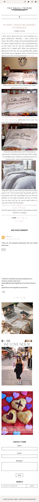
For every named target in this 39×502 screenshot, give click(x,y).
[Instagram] (32, 2)
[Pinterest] (36, 2)
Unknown (9, 236)
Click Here (30, 56)
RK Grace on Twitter (26, 205)
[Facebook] (25, 2)
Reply (3, 249)
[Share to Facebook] (20, 218)
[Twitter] (28, 2)
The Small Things (12, 499)
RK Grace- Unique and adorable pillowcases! (19, 26)
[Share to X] (18, 218)
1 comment (20, 221)
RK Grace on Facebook (10, 205)
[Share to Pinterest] (23, 218)
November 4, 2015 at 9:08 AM (13, 239)
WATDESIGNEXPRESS (30, 499)
